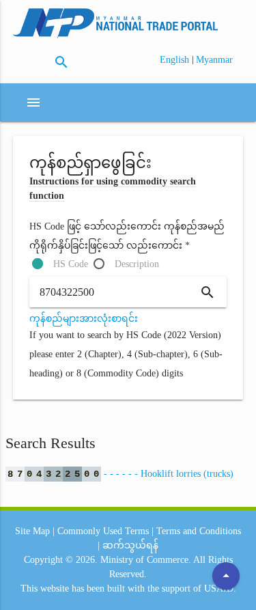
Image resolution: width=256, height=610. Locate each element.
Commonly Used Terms (103, 531)
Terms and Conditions (198, 531)
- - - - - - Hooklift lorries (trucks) (120, 474)
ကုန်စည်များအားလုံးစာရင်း (83, 319)
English (176, 60)
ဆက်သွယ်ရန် (130, 545)
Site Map (32, 531)
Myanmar (214, 60)
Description (137, 264)
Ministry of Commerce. (145, 560)
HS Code (70, 264)
